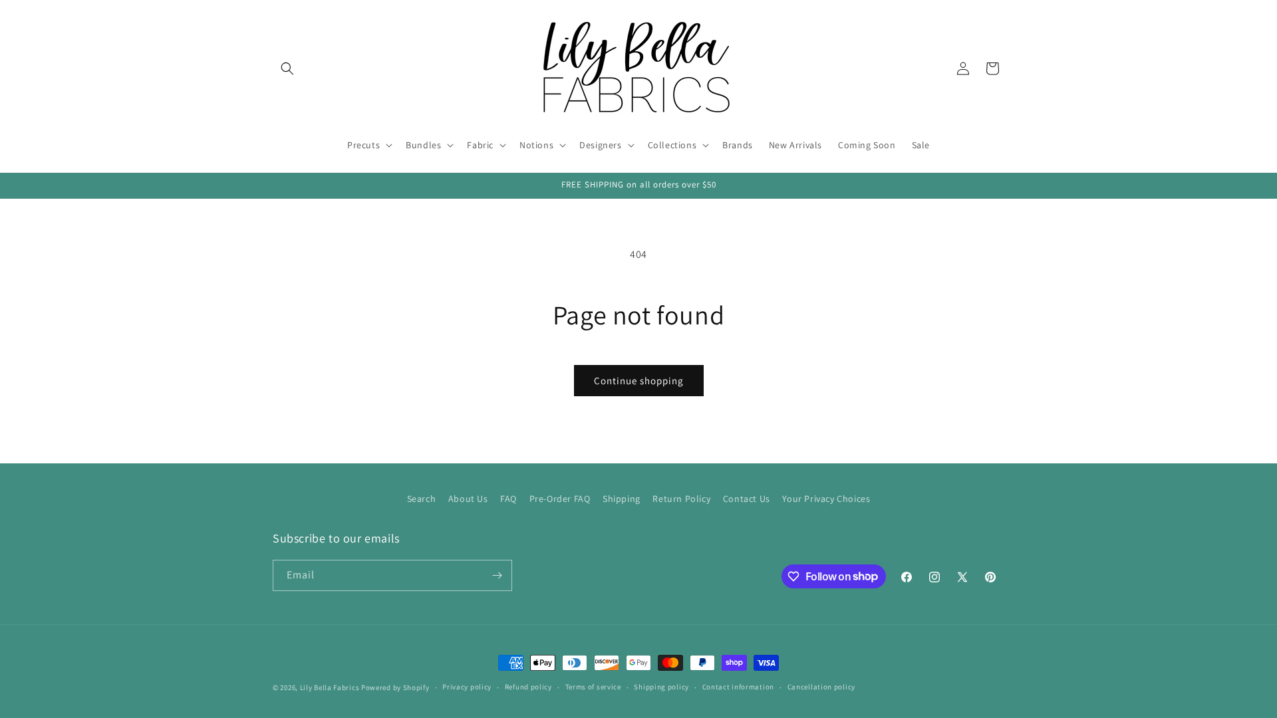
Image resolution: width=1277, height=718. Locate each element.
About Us (468, 499)
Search (421, 499)
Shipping (621, 499)
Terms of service (593, 686)
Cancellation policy (821, 686)
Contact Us (746, 499)
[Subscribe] (496, 575)
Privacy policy (467, 686)
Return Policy (681, 499)
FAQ (508, 499)
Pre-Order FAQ (560, 499)
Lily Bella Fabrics (330, 687)
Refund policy (528, 686)
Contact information (738, 686)
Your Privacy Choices (826, 499)
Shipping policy (661, 686)
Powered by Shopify (395, 687)
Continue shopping (639, 380)
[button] (287, 68)
